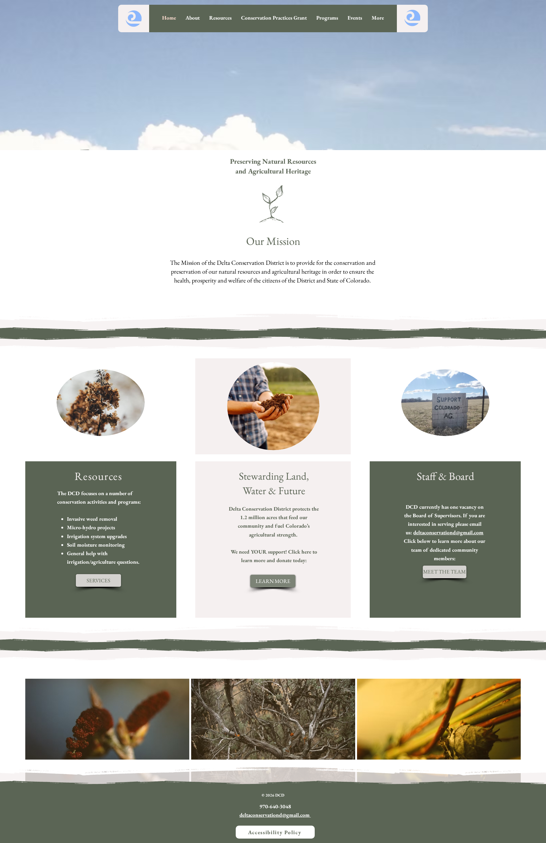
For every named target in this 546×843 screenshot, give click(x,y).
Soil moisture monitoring (96, 544)
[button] (327, 17)
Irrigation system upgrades (97, 536)
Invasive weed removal (92, 518)
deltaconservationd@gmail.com (448, 532)
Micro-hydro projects (91, 527)
